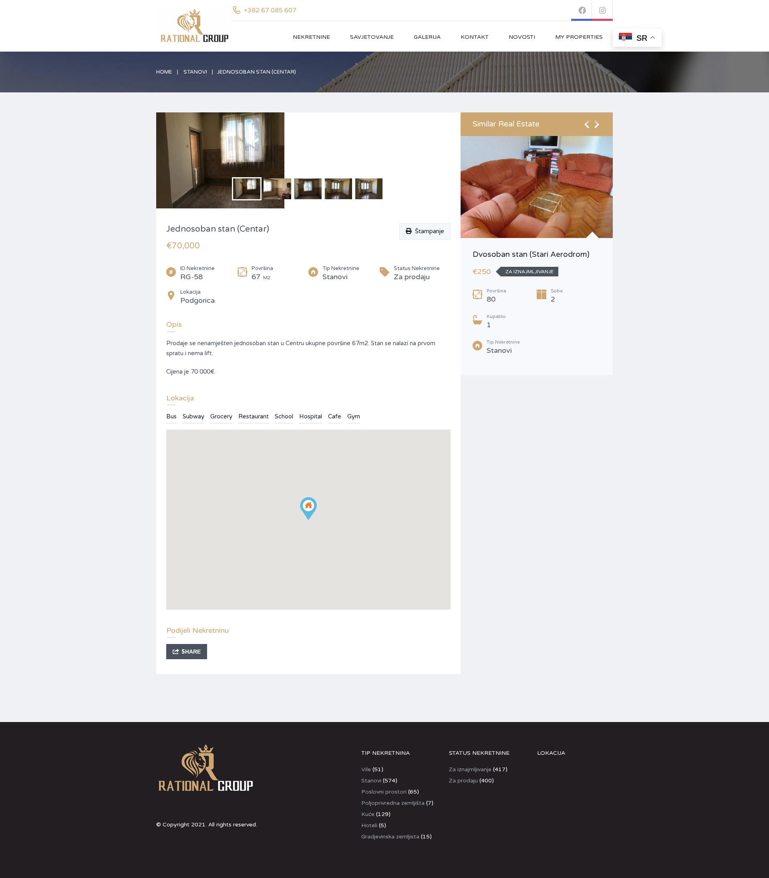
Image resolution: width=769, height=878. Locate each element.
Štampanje (428, 231)
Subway (193, 416)
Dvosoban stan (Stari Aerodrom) (531, 254)
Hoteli (369, 825)
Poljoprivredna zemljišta (393, 803)
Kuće (367, 814)
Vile (366, 769)
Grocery (221, 416)
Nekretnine (311, 37)
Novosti (522, 37)
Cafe (334, 416)
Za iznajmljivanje (470, 769)
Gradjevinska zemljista (390, 836)
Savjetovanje (372, 37)
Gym (353, 416)
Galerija (427, 37)
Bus (171, 416)
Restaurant (253, 416)
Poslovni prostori (384, 791)
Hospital (310, 416)
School (284, 416)
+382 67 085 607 (270, 10)
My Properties (579, 37)
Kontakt (475, 37)
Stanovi (195, 72)
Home (164, 72)
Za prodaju (463, 780)
